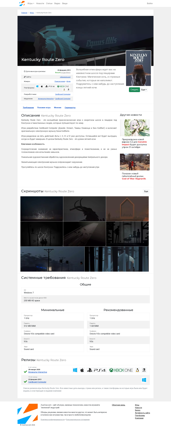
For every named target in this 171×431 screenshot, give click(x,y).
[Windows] (75, 370)
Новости (40, 3)
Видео (57, 3)
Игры (137, 405)
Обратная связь (118, 405)
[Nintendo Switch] (144, 370)
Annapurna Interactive (37, 372)
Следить (134, 89)
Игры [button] (30, 3)
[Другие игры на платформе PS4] (50, 86)
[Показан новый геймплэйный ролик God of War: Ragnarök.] (135, 168)
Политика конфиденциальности (53, 419)
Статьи (49, 3)
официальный (65, 77)
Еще (143, 89)
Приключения (60, 81)
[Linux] (137, 370)
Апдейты (124, 133)
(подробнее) (65, 72)
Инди (68, 81)
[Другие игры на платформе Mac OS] (42, 86)
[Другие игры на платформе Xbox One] (63, 86)
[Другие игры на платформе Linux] (64, 89)
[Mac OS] (82, 370)
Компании (139, 418)
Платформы (140, 415)
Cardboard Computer (62, 94)
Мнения (57, 108)
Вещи (64, 3)
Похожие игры (44, 108)
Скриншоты (70, 108)
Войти (149, 3)
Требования (28, 108)
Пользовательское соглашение (78, 419)
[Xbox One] (121, 370)
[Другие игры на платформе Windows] (37, 86)
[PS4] (96, 370)
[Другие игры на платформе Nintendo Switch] (68, 89)
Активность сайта (142, 413)
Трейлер (124, 167)
